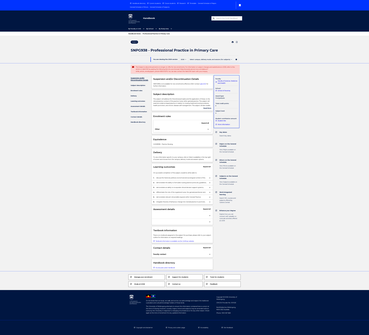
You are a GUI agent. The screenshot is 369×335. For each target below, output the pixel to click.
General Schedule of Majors (207, 3)
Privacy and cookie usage (176, 327)
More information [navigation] (224, 124)
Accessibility (204, 327)
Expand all (205, 123)
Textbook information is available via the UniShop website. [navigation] (175, 241)
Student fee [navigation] (222, 121)
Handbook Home (134, 34)
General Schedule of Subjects (159, 7)
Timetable (193, 3)
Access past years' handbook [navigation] (165, 268)
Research (182, 3)
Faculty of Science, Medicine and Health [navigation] (227, 82)
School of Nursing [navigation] (224, 90)
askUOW (203, 84)
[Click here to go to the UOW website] (134, 19)
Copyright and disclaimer (144, 327)
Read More (207, 108)
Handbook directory (139, 3)
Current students (155, 3)
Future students (170, 3)
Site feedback (228, 327)
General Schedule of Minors (139, 7)
